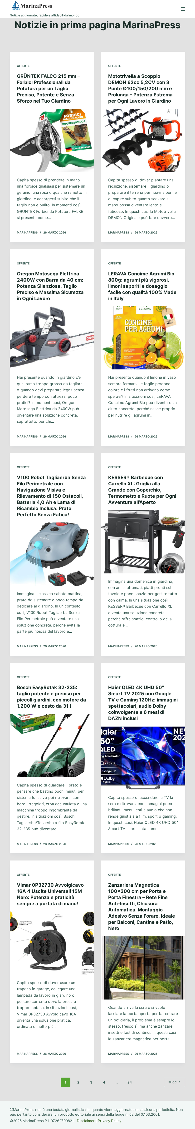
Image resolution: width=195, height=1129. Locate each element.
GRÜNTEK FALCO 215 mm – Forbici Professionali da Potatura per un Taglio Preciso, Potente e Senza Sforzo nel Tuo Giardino (48, 88)
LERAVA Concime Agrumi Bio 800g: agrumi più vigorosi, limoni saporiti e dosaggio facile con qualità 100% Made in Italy (142, 286)
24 (129, 1082)
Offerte (23, 66)
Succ (172, 1082)
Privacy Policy (109, 1121)
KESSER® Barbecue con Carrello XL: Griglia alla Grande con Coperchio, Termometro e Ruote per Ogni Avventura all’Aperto (142, 490)
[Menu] (183, 9)
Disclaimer (86, 1121)
